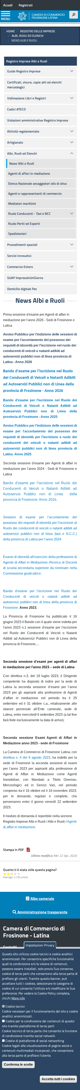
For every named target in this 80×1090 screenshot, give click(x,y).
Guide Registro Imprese (23, 71)
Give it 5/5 (19, 873)
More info (18, 998)
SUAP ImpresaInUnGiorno (25, 277)
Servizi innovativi (19, 255)
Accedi (8, 5)
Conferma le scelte (18, 1064)
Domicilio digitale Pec (22, 288)
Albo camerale (42, 898)
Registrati (26, 5)
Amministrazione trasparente (42, 912)
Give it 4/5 (15, 873)
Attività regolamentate (23, 131)
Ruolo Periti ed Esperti (24, 223)
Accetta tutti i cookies (58, 1079)
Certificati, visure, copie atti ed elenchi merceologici (34, 85)
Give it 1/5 (5, 873)
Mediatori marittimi (22, 203)
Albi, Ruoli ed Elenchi (27, 35)
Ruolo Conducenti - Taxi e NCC (29, 213)
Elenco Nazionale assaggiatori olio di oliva (37, 183)
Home (10, 31)
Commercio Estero (20, 266)
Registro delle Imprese (37, 31)
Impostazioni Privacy (40, 945)
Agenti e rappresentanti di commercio (35, 193)
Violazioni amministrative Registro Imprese (37, 120)
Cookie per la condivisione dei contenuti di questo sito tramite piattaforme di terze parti (38, 1023)
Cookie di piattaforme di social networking (35, 1040)
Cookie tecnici (15, 1006)
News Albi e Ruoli (21, 163)
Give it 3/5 (12, 873)
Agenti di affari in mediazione (29, 173)
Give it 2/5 (8, 873)
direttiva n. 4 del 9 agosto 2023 (26, 757)
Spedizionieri (17, 233)
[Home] (41, 16)
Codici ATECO (16, 109)
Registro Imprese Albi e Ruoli (26, 61)
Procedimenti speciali (22, 244)
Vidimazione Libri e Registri (26, 98)
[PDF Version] (28, 849)
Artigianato (15, 142)
